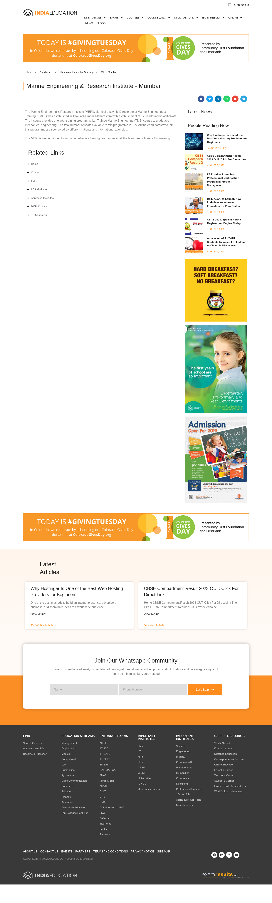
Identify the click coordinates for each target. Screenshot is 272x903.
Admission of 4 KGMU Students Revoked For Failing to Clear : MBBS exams (226, 242)
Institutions (92, 17)
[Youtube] (236, 855)
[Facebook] (214, 855)
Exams (114, 17)
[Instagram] (229, 855)
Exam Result (211, 17)
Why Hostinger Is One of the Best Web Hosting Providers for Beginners (227, 138)
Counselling (156, 17)
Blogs (101, 23)
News (89, 23)
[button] (201, 99)
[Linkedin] (222, 855)
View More (38, 614)
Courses (133, 17)
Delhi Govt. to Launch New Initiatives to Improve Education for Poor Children (224, 202)
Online (233, 17)
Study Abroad (184, 17)
